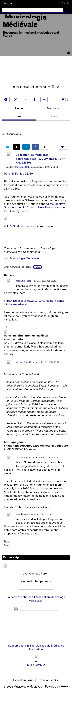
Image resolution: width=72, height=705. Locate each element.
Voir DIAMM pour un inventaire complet (29, 226)
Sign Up (7, 3)
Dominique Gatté (22, 167)
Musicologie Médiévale (25, 20)
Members (53, 108)
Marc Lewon (22, 514)
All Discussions (11, 134)
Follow (37, 267)
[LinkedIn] (25, 99)
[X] (15, 99)
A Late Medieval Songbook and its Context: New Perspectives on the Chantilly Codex (35, 207)
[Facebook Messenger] (6, 99)
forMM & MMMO (36, 663)
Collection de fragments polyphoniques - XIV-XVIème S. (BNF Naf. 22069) (40, 158)
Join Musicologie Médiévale (21, 258)
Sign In (65, 3)
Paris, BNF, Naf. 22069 (18, 173)
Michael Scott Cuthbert (27, 362)
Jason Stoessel (23, 281)
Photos (53, 116)
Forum (19, 116)
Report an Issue (23, 680)
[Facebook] (34, 99)
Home (19, 108)
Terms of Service (48, 680)
